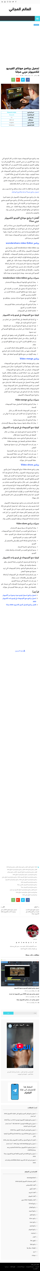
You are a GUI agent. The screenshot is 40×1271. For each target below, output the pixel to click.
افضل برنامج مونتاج (23, 867)
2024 (36, 867)
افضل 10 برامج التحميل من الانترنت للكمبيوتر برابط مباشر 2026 (19, 1140)
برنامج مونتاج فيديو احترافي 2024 (20, 874)
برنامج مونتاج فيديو (32, 874)
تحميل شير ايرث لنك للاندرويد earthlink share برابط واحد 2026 (20, 1161)
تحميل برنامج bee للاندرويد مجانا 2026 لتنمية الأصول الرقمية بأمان (20, 1135)
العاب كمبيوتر (32, 1196)
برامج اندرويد (32, 1211)
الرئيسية (37, 1266)
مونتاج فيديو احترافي (32, 892)
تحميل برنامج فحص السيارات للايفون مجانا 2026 (23, 1130)
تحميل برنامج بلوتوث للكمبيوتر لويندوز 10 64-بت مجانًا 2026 (20, 1120)
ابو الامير (36, 75)
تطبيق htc (33, 1240)
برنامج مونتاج (10, 872)
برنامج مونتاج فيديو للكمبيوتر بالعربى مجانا (27, 884)
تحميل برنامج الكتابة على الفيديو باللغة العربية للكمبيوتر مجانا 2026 (20, 1155)
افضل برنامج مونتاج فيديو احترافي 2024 (16, 869)
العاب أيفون (33, 1189)
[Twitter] (19, 942)
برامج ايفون (33, 1215)
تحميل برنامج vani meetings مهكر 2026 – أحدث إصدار (21, 1144)
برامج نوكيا (33, 1244)
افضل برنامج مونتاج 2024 (31, 869)
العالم (15, 872)
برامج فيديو (36, 25)
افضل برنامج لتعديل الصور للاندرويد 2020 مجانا (21, 605)
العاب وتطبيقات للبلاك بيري (29, 1200)
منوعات (34, 1255)
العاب (34, 1237)
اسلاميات (33, 1233)
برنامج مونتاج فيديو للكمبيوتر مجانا (29, 887)
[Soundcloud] (23, 942)
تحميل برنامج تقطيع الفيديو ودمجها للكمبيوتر (26, 988)
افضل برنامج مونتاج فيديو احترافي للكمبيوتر (27, 872)
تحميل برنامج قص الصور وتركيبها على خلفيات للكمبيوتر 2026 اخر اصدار (20, 1115)
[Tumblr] (21, 942)
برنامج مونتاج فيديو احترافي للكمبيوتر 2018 (27, 877)
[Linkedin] (28, 942)
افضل (29, 867)
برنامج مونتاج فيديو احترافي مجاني (9, 877)
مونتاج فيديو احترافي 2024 (22, 892)
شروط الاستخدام (20, 1266)
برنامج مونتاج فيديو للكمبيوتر (12, 879)
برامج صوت (33, 1222)
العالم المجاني (20, 9)
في (13, 889)
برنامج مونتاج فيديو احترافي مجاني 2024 (28, 879)
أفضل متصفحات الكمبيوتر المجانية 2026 (25, 1181)
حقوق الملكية (13, 1266)
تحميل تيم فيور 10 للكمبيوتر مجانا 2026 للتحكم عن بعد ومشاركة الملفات (21, 1149)
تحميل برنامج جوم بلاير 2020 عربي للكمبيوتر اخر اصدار (24, 994)
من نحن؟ (7, 1266)
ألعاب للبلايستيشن (31, 1185)
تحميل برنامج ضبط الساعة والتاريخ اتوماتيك (25, 192)
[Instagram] (31, 942)
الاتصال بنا (35, 1269)
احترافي (32, 867)
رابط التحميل (19, 651)
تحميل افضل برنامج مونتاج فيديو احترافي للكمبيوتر (25, 889)
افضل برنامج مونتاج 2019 (12, 867)
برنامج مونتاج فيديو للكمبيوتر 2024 (29, 882)
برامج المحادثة (32, 1203)
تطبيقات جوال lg (31, 1248)
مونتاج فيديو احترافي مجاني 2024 (29, 895)
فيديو (11, 889)
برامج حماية (32, 1218)
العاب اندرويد (32, 1192)
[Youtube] (16, 942)
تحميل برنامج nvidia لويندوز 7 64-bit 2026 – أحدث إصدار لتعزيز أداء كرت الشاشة (20, 1125)
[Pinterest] (26, 942)
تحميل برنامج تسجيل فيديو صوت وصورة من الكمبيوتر (19, 595)
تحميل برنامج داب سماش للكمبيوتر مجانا (28, 1000)
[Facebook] (33, 942)
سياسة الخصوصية (30, 1266)
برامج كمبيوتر (32, 1229)
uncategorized (31, 1178)
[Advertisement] (20, 47)
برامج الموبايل (32, 1207)
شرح (34, 1252)
